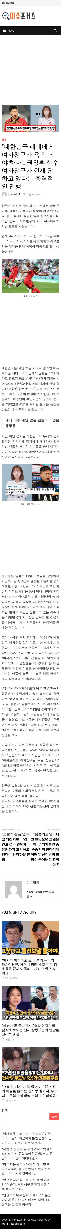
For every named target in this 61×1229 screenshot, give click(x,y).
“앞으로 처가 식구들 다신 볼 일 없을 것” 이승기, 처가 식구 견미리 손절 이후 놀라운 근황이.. (26, 1184)
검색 (5, 1110)
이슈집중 (16, 194)
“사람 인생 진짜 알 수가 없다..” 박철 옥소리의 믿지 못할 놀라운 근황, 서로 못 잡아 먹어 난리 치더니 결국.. (27, 1153)
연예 (4, 139)
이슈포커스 (29, 1219)
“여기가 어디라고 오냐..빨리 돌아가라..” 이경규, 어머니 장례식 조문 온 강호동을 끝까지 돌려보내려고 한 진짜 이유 (29, 966)
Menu (10, 30)
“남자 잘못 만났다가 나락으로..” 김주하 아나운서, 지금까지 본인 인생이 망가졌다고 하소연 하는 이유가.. (27, 1138)
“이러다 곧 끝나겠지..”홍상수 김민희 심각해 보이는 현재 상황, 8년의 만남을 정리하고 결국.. (30, 1030)
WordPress (8, 1223)
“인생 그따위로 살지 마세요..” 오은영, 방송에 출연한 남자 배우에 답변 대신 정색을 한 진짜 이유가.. (27, 1199)
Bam (22, 1223)
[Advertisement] (30, 73)
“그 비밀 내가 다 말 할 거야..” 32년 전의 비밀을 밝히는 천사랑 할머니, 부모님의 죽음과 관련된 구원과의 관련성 (29, 1091)
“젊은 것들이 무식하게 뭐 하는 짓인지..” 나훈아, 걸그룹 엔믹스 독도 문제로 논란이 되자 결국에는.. (26, 1168)
